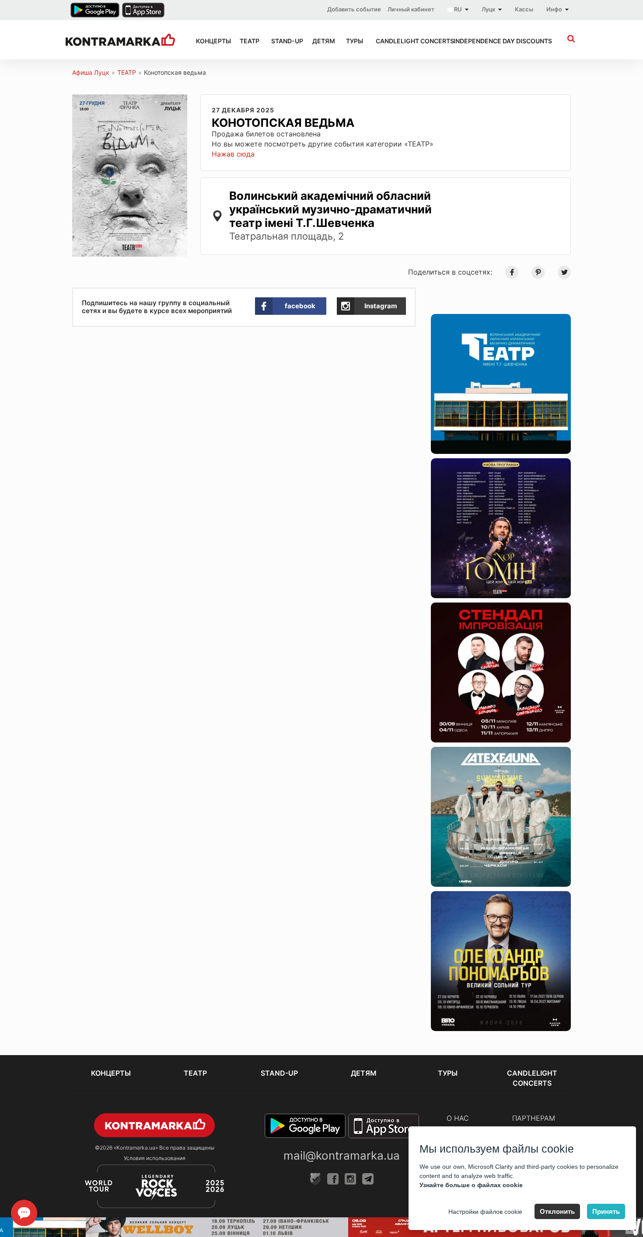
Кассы (524, 9)
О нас (458, 1118)
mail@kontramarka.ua (341, 1155)
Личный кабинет (411, 9)
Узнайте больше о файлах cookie (471, 1184)
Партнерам (533, 1118)
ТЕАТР (247, 41)
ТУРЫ (353, 41)
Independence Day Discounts (493, 41)
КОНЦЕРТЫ (210, 41)
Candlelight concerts (407, 41)
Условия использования (154, 1158)
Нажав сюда (233, 154)
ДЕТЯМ (321, 41)
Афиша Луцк (90, 72)
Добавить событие (354, 9)
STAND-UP (284, 41)
